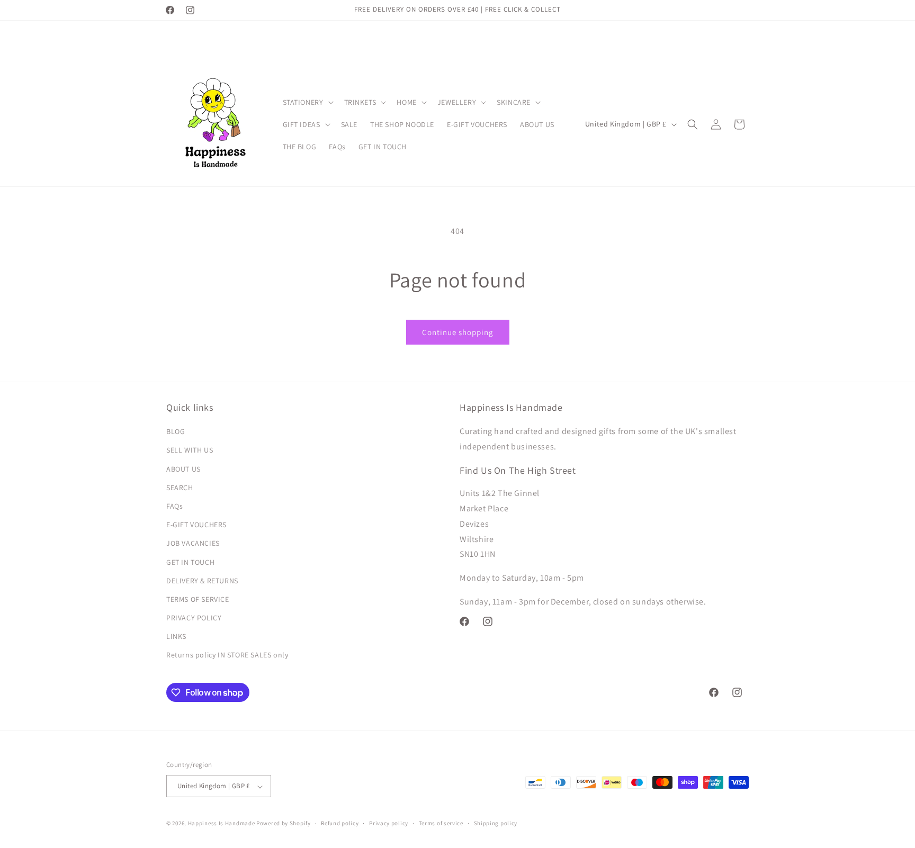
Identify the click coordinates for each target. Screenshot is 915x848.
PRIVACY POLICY (193, 618)
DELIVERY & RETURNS (202, 580)
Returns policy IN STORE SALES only (227, 655)
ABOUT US (183, 469)
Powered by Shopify (283, 823)
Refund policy (339, 823)
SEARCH (179, 487)
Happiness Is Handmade (221, 823)
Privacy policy (388, 823)
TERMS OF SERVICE (197, 599)
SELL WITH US (189, 450)
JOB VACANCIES (193, 543)
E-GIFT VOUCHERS (196, 525)
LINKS (176, 637)
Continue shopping (458, 332)
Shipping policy (496, 823)
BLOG (175, 432)
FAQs (174, 506)
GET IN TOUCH (190, 562)
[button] (307, 102)
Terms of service (441, 823)
